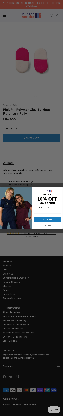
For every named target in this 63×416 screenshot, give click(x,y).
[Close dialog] (61, 188)
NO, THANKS (47, 225)
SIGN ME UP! (47, 219)
